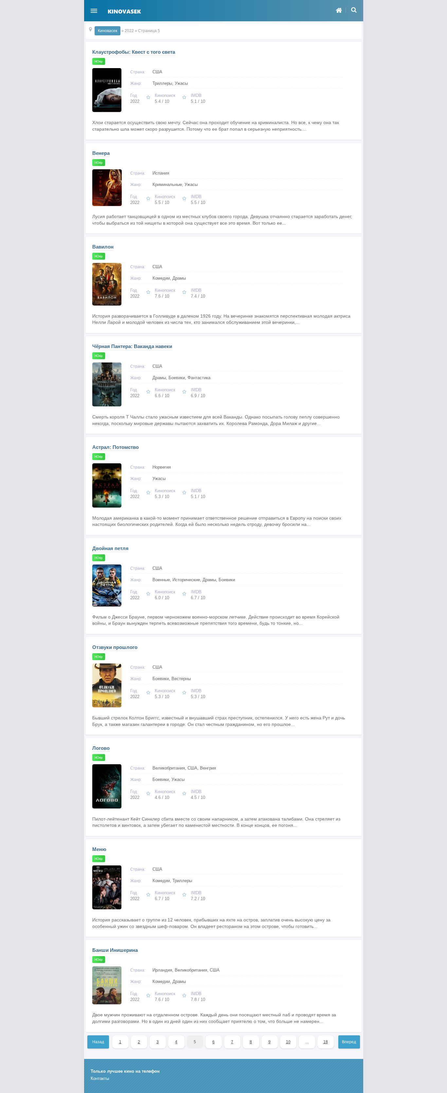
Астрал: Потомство (115, 447)
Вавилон (103, 247)
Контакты (100, 1078)
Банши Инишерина (115, 950)
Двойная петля (110, 548)
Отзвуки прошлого (114, 647)
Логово (101, 748)
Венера (101, 153)
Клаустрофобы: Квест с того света (133, 52)
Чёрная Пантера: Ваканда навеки (132, 346)
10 (288, 1042)
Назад (98, 1042)
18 (325, 1042)
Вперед (349, 1042)
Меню (99, 849)
